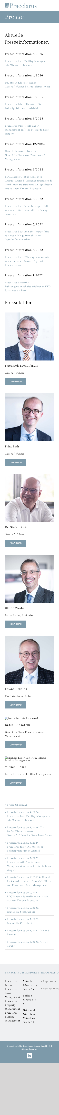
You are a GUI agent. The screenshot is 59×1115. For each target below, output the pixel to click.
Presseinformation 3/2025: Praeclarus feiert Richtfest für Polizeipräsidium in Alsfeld (25, 846)
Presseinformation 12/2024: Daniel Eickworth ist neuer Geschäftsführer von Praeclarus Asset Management (29, 881)
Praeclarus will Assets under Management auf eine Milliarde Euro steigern (27, 129)
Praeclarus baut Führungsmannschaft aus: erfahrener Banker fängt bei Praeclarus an (27, 261)
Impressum (47, 981)
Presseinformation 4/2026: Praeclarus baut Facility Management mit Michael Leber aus (29, 816)
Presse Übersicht (17, 804)
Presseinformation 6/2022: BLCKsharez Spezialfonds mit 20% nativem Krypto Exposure (28, 896)
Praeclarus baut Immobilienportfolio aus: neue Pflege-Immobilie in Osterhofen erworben (27, 235)
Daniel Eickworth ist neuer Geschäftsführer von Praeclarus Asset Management (27, 155)
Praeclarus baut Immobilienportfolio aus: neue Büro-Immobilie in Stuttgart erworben (28, 210)
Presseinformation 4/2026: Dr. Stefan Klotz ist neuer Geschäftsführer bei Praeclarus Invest (29, 831)
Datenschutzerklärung (47, 988)
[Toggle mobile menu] (52, 5)
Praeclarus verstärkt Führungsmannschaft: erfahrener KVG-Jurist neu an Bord (28, 286)
